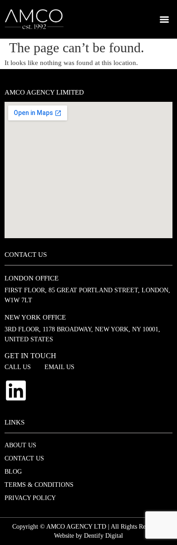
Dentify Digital (103, 535)
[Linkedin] (16, 390)
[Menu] (164, 19)
